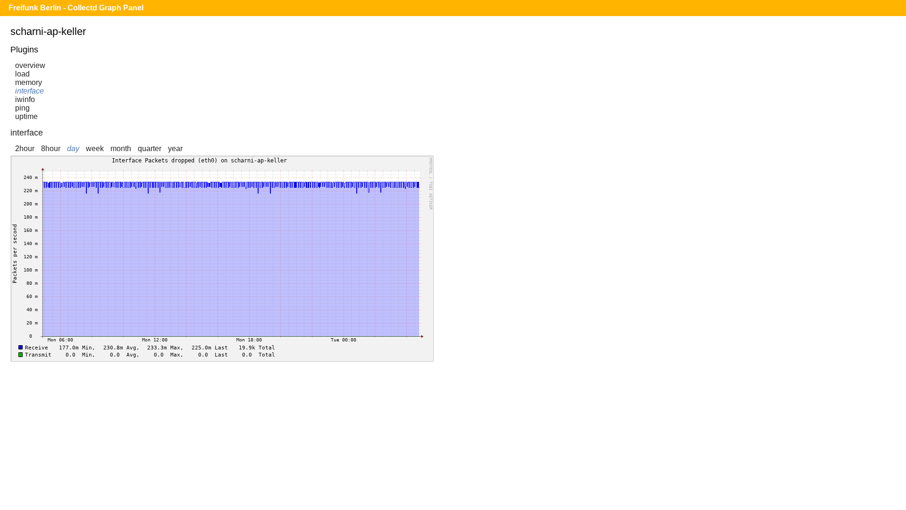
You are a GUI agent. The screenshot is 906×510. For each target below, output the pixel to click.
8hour (50, 148)
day (73, 148)
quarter (149, 148)
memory (28, 82)
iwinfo (25, 99)
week (95, 148)
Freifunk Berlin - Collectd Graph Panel (75, 8)
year (175, 148)
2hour (24, 148)
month (120, 148)
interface (29, 91)
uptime (26, 116)
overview (30, 65)
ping (22, 108)
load (22, 74)
